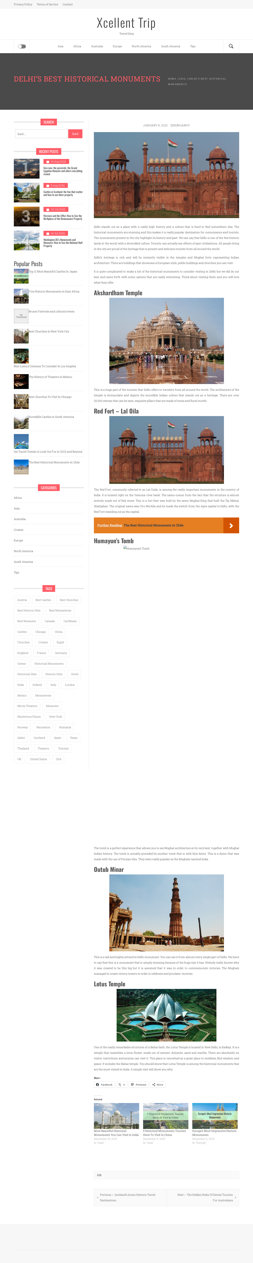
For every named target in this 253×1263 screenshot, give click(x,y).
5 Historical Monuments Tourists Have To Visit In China (164, 1133)
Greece (21, 663)
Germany (61, 653)
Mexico (22, 695)
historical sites (27, 674)
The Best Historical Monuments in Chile (54, 462)
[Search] (231, 46)
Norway (22, 727)
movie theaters (27, 706)
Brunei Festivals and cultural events (52, 311)
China (58, 632)
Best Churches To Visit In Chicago (50, 397)
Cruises (18, 530)
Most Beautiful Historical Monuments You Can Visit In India (116, 1133)
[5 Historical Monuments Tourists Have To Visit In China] (165, 1116)
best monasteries (60, 610)
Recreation (43, 727)
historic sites (53, 674)
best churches (69, 600)
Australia (97, 46)
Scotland (39, 738)
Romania (65, 727)
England (22, 653)
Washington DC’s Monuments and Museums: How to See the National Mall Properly (62, 242)
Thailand (23, 748)
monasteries (43, 695)
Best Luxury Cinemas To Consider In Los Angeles (45, 366)
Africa (77, 46)
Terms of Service (47, 4)
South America (170, 46)
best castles (43, 600)
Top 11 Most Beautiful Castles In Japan (53, 271)
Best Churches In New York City (49, 331)
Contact (68, 4)
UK (19, 759)
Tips (192, 46)
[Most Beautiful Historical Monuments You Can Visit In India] (116, 1116)
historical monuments (49, 663)
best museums (26, 621)
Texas (73, 738)
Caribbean (70, 621)
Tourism (63, 748)
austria (22, 600)
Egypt (60, 642)
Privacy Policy (23, 4)
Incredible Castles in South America (51, 417)
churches (23, 642)
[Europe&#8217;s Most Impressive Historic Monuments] (215, 1116)
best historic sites (29, 610)
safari (21, 738)
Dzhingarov (180, 125)
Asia (60, 46)
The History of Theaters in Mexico (50, 377)
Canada (50, 621)
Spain (57, 738)
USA (58, 759)
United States (38, 759)
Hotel (74, 674)
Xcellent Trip (126, 22)
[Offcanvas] (22, 46)
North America (141, 46)
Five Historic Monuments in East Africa (54, 291)
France (41, 653)
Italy (53, 685)
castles (22, 632)
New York (55, 716)
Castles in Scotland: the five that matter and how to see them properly (63, 193)
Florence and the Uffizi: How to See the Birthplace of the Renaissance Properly (62, 217)
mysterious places (29, 716)
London (70, 685)
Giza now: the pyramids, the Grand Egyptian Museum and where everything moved (62, 171)
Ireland (37, 685)
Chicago (40, 632)
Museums (52, 706)
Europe (117, 46)
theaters (43, 748)
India (20, 685)
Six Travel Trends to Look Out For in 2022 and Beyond (48, 451)
